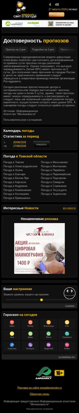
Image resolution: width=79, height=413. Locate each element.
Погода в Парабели (53, 170)
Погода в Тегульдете (54, 190)
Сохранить (70, 306)
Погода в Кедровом (15, 186)
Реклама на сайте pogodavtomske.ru (39, 387)
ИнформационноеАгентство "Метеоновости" (20, 112)
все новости (69, 208)
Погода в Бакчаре (14, 174)
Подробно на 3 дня (43, 49)
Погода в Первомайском (56, 174)
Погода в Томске (13, 162)
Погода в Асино (13, 170)
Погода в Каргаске (14, 182)
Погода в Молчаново (53, 166)
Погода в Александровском (20, 166)
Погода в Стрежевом (53, 186)
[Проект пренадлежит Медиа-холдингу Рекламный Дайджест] (43, 373)
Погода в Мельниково (54, 162)
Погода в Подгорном (53, 178)
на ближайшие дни (67, 357)
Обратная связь (39, 394)
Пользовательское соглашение (22, 119)
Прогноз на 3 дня (16, 49)
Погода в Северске (52, 182)
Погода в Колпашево (16, 193)
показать (41, 144)
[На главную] (25, 17)
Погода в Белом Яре (16, 178)
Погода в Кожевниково (17, 190)
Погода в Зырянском (53, 193)
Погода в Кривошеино (16, 197)
